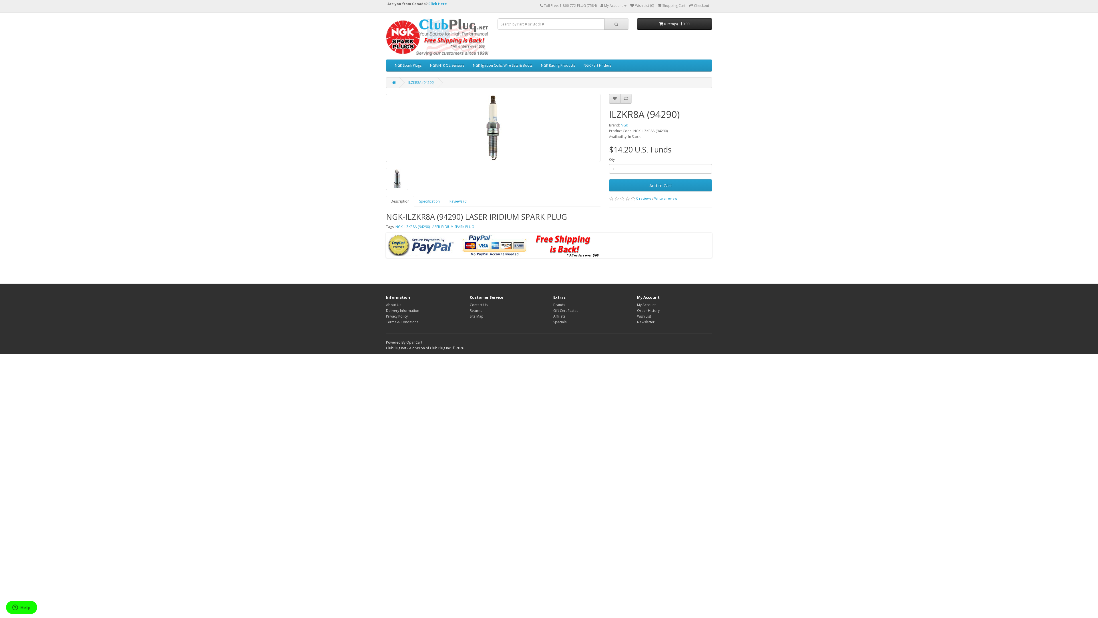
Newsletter (646, 322)
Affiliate (559, 316)
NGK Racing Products (558, 65)
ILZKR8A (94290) (421, 82)
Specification (429, 201)
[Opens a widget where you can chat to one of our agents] (21, 608)
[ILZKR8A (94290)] (493, 128)
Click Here (437, 3)
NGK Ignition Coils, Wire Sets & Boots (502, 65)
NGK (624, 125)
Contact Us (479, 304)
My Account (646, 304)
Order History (648, 310)
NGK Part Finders (597, 65)
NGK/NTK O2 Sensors (447, 65)
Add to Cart (660, 185)
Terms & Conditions (402, 322)
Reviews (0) (458, 201)
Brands (559, 304)
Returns (476, 310)
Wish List (644, 316)
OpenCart (414, 342)
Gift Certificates (565, 310)
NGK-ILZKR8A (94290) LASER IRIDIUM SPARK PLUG (434, 226)
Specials (559, 322)
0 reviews (643, 198)
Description (400, 201)
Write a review (665, 198)
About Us (393, 304)
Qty (612, 159)
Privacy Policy (397, 316)
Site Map (477, 316)
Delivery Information (402, 310)
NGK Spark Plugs (408, 65)
